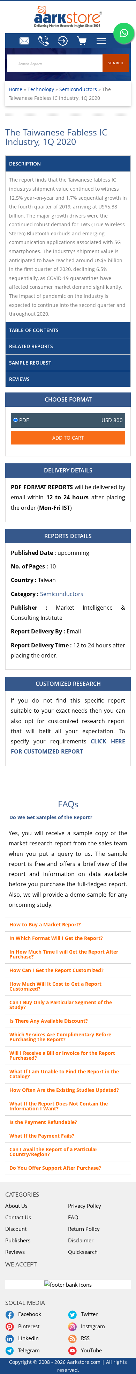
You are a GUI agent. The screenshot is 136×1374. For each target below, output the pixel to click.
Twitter (88, 1313)
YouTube (90, 1350)
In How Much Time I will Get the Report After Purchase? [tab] (63, 954)
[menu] (63, 41)
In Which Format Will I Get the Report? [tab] (56, 938)
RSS (84, 1338)
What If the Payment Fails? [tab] (41, 1135)
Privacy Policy (84, 1205)
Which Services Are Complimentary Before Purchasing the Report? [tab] (60, 1037)
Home (15, 89)
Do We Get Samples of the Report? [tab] (50, 817)
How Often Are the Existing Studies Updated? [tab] (64, 1090)
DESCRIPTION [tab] (25, 163)
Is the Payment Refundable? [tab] (43, 1122)
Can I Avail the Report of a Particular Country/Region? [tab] (53, 1152)
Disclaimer (80, 1240)
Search (116, 62)
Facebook (28, 1313)
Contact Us (18, 1217)
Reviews (15, 1251)
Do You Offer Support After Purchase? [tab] (55, 1167)
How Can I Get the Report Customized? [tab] (56, 970)
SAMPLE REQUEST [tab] (30, 362)
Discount (16, 1228)
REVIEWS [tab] (19, 379)
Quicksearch (83, 1251)
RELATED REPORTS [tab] (31, 346)
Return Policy (84, 1228)
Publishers (17, 1240)
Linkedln (27, 1338)
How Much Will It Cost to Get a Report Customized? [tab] (55, 986)
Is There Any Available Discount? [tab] (48, 1020)
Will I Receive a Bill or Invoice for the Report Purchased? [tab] (62, 1055)
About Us (16, 1205)
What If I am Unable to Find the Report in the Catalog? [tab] (64, 1074)
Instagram (91, 1326)
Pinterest (27, 1326)
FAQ (73, 1217)
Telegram (27, 1350)
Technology (41, 89)
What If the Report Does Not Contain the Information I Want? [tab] (58, 1106)
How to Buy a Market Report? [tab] (45, 924)
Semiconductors (78, 89)
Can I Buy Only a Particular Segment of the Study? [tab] (60, 1005)
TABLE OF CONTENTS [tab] (34, 330)
